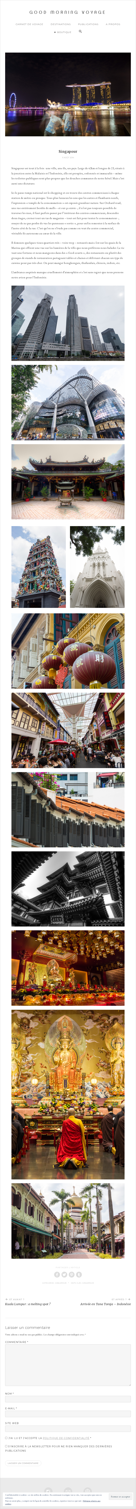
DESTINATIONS (61, 24)
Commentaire (16, 1342)
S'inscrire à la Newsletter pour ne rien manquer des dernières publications (58, 1448)
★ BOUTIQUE (62, 32)
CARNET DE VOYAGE (29, 24)
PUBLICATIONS (88, 24)
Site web (12, 1423)
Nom (9, 1393)
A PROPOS (113, 24)
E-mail (11, 1408)
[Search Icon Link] (80, 31)
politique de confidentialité (66, 1438)
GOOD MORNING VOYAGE (68, 12)
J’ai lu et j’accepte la (49, 1438)
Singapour (61, 1283)
